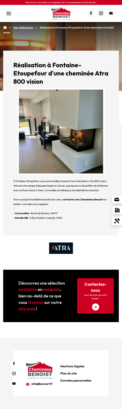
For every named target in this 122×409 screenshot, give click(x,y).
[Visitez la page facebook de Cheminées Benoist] (91, 13)
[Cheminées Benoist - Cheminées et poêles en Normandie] (39, 369)
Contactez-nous (95, 291)
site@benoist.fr (42, 384)
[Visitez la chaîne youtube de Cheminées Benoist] (111, 13)
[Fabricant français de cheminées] (61, 248)
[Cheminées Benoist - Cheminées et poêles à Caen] (61, 13)
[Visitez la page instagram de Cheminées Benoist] (101, 13)
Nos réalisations (23, 27)
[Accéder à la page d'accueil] (5, 27)
